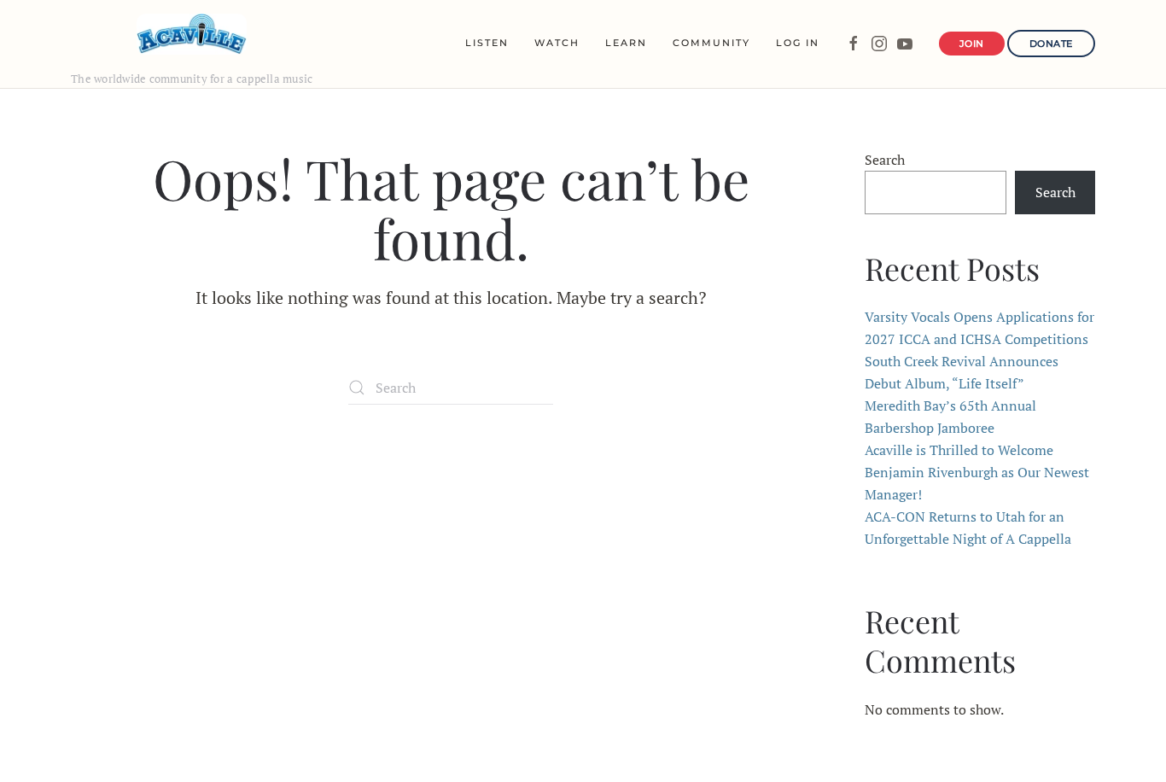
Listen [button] (487, 43)
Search (885, 159)
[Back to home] (191, 34)
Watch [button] (557, 43)
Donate (1051, 44)
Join (971, 44)
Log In (797, 43)
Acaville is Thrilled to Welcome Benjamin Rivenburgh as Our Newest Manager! (977, 472)
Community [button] (711, 43)
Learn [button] (626, 43)
